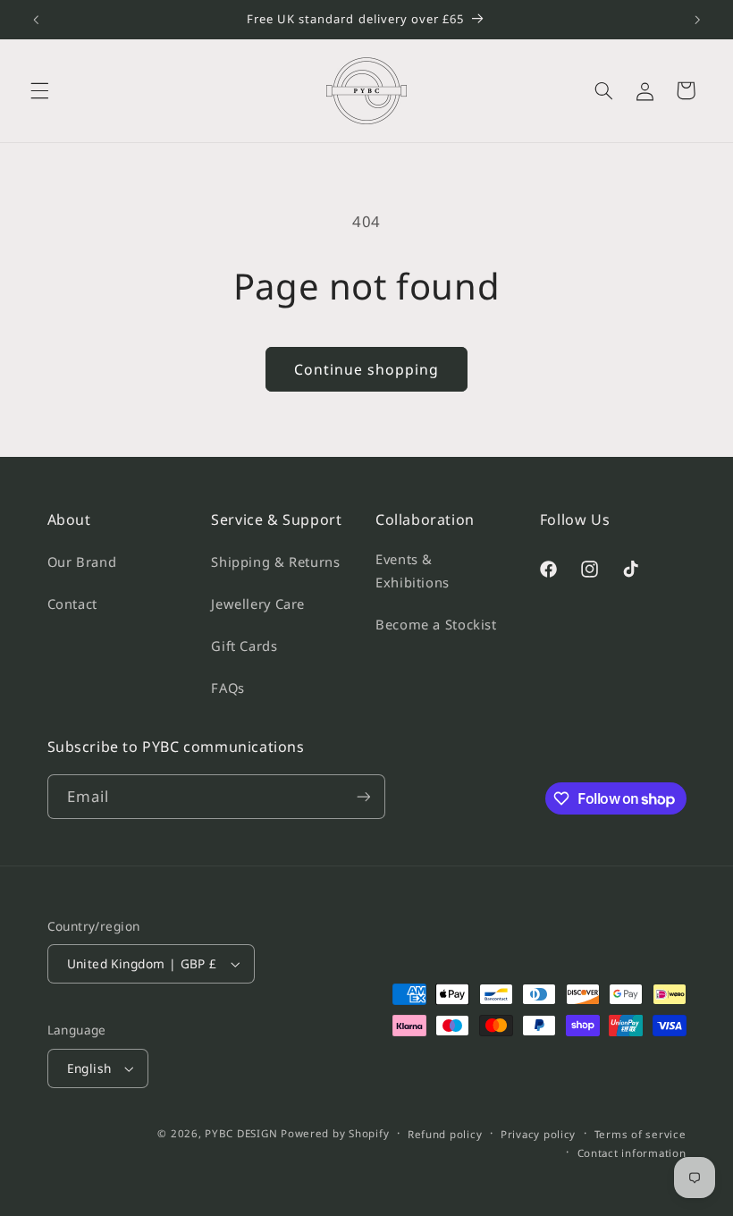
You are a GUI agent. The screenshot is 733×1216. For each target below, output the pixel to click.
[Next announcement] (697, 19)
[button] (39, 90)
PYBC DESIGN (241, 1133)
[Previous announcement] (35, 19)
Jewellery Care (258, 603)
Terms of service (640, 1134)
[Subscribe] (362, 796)
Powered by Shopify (335, 1133)
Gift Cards (244, 645)
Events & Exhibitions (412, 570)
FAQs (228, 688)
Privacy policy (538, 1134)
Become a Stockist (436, 624)
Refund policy (445, 1134)
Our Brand (82, 561)
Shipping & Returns (275, 561)
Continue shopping (367, 369)
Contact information (632, 1153)
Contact (72, 603)
